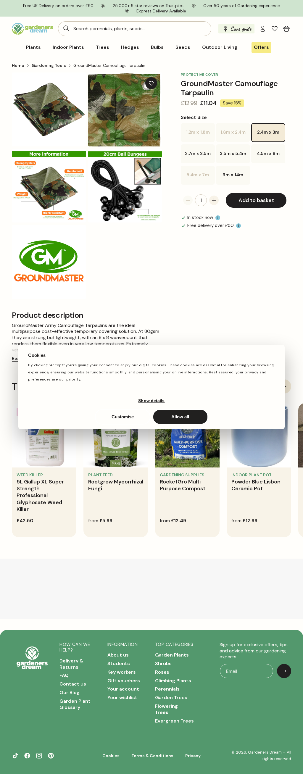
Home (18, 65)
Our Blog (69, 692)
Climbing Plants (173, 681)
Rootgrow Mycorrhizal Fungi (115, 485)
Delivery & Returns (71, 664)
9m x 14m (233, 175)
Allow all (180, 417)
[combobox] (134, 29)
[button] (286, 29)
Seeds (182, 47)
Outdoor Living (219, 47)
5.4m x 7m (200, 178)
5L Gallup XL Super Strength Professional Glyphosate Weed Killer (40, 495)
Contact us (72, 684)
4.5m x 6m (268, 154)
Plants (33, 47)
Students (118, 663)
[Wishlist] (275, 29)
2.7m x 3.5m (198, 154)
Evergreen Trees (174, 721)
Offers (261, 47)
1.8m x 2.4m (235, 135)
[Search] (66, 28)
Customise (123, 417)
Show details (151, 401)
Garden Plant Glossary (75, 704)
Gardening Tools (49, 65)
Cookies (111, 755)
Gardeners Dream (265, 752)
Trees (102, 47)
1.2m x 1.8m (200, 135)
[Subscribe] (284, 671)
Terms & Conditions (152, 755)
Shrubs (163, 663)
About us (118, 655)
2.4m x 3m (268, 132)
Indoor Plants (68, 47)
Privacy (193, 755)
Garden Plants (172, 655)
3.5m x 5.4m (233, 154)
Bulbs (157, 47)
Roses (162, 672)
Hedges (130, 47)
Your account (123, 689)
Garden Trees (171, 697)
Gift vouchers (123, 681)
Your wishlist (122, 697)
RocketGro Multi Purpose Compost (182, 485)
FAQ (64, 675)
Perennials (167, 689)
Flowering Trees (166, 709)
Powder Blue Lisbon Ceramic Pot (256, 485)
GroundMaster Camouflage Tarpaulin (109, 65)
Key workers (121, 672)
